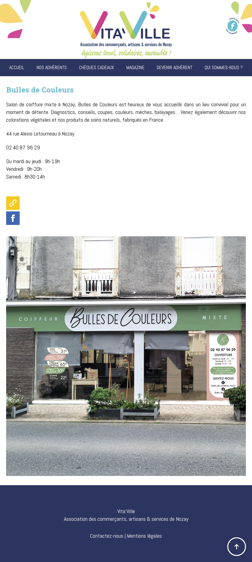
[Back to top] (236, 546)
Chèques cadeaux (96, 67)
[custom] (13, 203)
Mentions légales (144, 535)
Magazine (135, 67)
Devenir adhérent (174, 67)
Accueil (16, 67)
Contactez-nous (106, 535)
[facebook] (13, 218)
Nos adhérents (52, 67)
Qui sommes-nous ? (224, 67)
